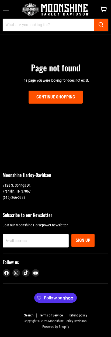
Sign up (83, 240)
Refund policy (78, 315)
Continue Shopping (55, 97)
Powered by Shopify (55, 327)
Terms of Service (51, 315)
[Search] (101, 25)
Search (28, 315)
